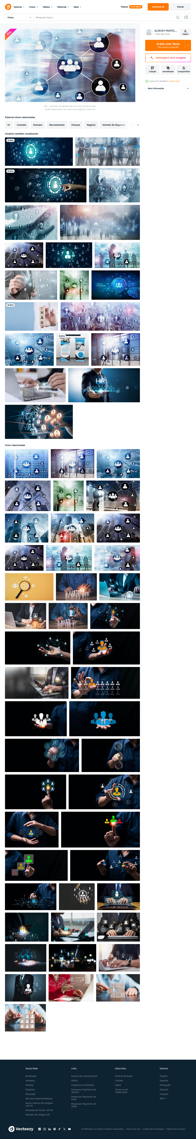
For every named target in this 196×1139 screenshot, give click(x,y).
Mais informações (156, 88)
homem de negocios (113, 124)
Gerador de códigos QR (38, 1114)
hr (8, 124)
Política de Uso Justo (175, 1129)
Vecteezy (30, 1080)
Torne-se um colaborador (121, 1091)
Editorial (61, 6)
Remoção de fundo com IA (39, 1110)
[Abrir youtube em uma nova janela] (69, 1129)
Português (165, 1085)
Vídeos (46, 6)
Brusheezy (31, 1076)
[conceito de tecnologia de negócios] (100, 222)
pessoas (75, 124)
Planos (124, 6)
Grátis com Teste (168, 45)
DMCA (74, 1080)
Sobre (118, 1085)
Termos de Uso (133, 1129)
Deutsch (164, 1089)
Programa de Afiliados (82, 1085)
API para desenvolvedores (39, 1098)
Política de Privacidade (153, 1129)
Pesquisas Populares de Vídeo (83, 1105)
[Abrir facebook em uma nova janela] (39, 1129)
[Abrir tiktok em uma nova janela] (59, 1129)
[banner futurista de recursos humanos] (115, 285)
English (163, 1076)
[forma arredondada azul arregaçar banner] (72, 349)
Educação (30, 1094)
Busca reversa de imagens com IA (39, 1104)
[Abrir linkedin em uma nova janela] (49, 1129)
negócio (91, 124)
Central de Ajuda (123, 1076)
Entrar (180, 6)
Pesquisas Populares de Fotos (83, 1098)
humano (37, 124)
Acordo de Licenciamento (84, 1076)
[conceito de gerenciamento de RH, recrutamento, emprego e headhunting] (69, 255)
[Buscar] (178, 17)
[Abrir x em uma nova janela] (64, 1129)
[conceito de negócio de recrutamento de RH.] (39, 151)
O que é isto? (174, 81)
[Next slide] (135, 125)
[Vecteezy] (8, 7)
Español (164, 1080)
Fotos (32, 6)
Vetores (18, 6)
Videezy (29, 1085)
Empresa (30, 1089)
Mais (76, 6)
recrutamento (57, 124)
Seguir (186, 34)
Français (164, 1094)
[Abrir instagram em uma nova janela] (44, 1129)
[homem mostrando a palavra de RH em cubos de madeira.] (31, 316)
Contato (119, 1080)
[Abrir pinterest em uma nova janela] (54, 1129)
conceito (21, 124)
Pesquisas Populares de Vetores (83, 1091)
